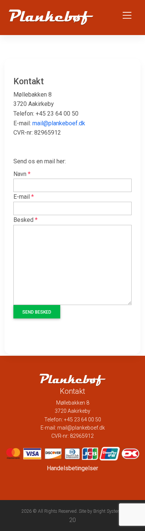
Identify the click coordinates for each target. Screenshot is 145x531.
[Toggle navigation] (127, 17)
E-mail (23, 196)
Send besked (36, 312)
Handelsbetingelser (72, 468)
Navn (21, 173)
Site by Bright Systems (101, 511)
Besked (25, 219)
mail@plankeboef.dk (58, 123)
